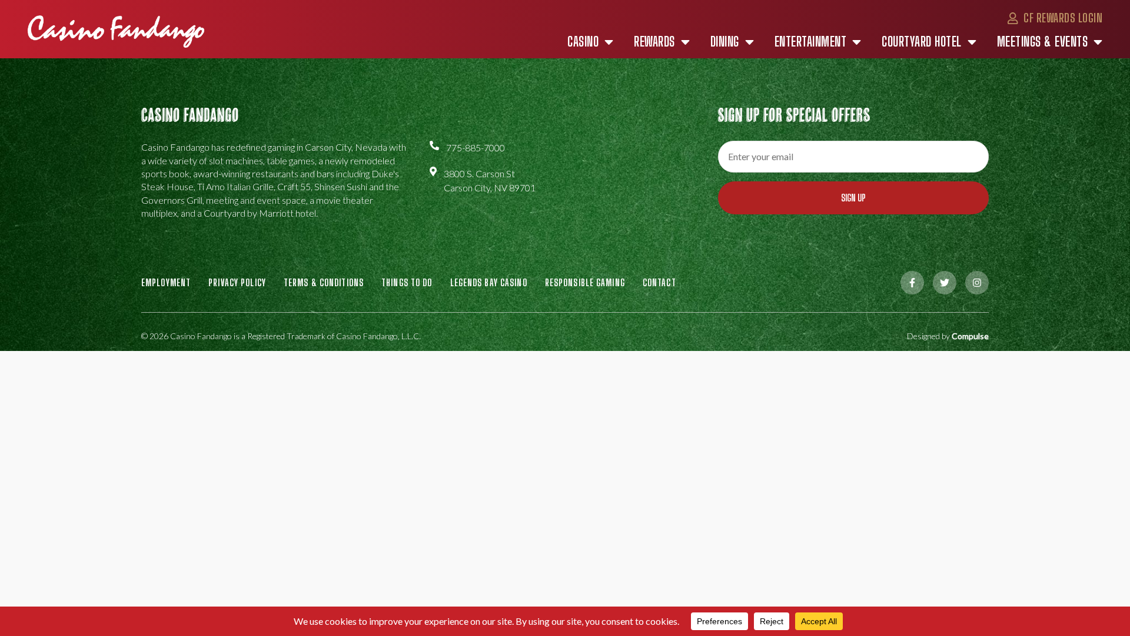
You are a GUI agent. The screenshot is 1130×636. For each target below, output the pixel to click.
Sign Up (853, 197)
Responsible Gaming (585, 282)
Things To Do (406, 282)
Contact (659, 282)
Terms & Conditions (324, 282)
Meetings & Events (1042, 42)
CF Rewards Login (1061, 18)
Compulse (970, 336)
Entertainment (811, 42)
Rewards (654, 42)
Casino (583, 42)
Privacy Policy (237, 282)
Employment (166, 282)
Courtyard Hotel (922, 42)
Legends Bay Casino (488, 282)
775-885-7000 (475, 147)
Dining (724, 42)
